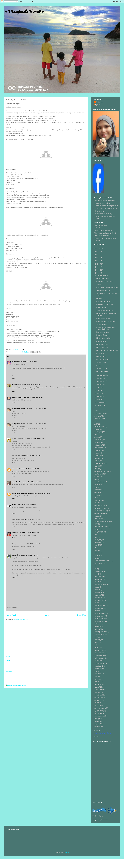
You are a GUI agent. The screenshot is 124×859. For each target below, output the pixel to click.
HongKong (98, 532)
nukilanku (98, 626)
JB (95, 547)
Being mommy (99, 450)
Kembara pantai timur (102, 561)
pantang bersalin (100, 632)
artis (96, 434)
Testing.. (99, 284)
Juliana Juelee (96, 162)
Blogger (66, 852)
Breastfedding (99, 463)
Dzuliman (97, 490)
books (96, 461)
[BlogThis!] (33, 352)
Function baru (101, 356)
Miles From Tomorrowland (103, 230)
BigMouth (15, 532)
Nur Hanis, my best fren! (104, 281)
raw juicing (98, 668)
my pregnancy (99, 616)
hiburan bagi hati (100, 526)
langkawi (97, 576)
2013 (97, 258)
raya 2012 (98, 676)
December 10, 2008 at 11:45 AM (36, 408)
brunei (96, 466)
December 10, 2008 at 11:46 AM (36, 423)
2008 (97, 273)
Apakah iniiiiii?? (101, 341)
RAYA (96, 671)
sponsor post (99, 705)
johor (96, 550)
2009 (97, 270)
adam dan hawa (100, 419)
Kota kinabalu (99, 571)
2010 (97, 267)
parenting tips (99, 634)
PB (95, 637)
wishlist (97, 726)
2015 (97, 252)
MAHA (96, 590)
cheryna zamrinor (17, 438)
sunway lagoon (99, 708)
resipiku (16, 352)
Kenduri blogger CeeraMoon (106, 321)
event (96, 497)
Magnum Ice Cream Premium (104, 200)
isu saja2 (97, 540)
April (98, 396)
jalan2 (96, 545)
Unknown (15, 469)
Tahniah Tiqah (101, 362)
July (98, 387)
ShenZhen (98, 695)
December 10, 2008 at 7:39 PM (40, 493)
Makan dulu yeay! (102, 344)
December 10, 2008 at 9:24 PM (26, 504)
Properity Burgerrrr (102, 335)
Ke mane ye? (100, 353)
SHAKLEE (98, 689)
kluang (96, 569)
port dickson (98, 650)
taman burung (99, 716)
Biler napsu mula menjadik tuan (107, 287)
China (96, 476)
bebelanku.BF (99, 447)
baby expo (98, 440)
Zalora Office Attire (100, 225)
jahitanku (97, 542)
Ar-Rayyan (98, 432)
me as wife (98, 600)
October (99, 378)
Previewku (98, 655)
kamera (97, 553)
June (98, 390)
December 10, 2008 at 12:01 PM (34, 438)
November (100, 375)
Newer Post (11, 615)
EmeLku (97, 495)
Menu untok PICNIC (103, 278)
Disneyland (98, 484)
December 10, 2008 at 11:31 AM (30, 384)
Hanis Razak (16, 482)
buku (96, 469)
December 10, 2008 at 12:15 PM (31, 482)
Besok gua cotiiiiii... (103, 359)
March (99, 399)
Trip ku (96, 724)
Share (8, 660)
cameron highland (100, 471)
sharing (97, 692)
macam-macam (99, 584)
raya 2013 (98, 679)
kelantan (97, 558)
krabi (96, 574)
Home (46, 615)
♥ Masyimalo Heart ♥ (24, 11)
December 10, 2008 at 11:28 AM (27, 361)
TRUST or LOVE (102, 368)
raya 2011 (98, 674)
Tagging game (99, 713)
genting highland (100, 505)
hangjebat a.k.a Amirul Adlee (21, 493)
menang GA (98, 608)
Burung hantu (101, 307)
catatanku (98, 474)
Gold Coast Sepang (101, 511)
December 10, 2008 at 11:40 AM (33, 397)
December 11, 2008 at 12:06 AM (29, 532)
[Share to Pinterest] (40, 352)
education (98, 492)
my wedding (98, 621)
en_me (14, 504)
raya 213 (97, 682)
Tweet (8, 656)
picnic (96, 647)
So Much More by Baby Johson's (105, 208)
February (100, 402)
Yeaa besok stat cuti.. (103, 290)
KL (95, 566)
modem (99, 298)
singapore (98, 700)
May (98, 393)
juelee (14, 555)
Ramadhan (98, 661)
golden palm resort (101, 513)
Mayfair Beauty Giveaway (103, 214)
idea (96, 534)
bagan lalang (99, 442)
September (101, 381)
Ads (96, 421)
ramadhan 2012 (100, 666)
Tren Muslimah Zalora (101, 235)
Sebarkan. (9, 671)
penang (97, 640)
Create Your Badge (97, 194)
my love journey (100, 613)
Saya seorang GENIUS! (104, 310)
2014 (97, 255)
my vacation (98, 618)
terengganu (98, 718)
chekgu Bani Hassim (18, 408)
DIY (95, 487)
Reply (13, 378)
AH (95, 424)
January (100, 405)
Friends (97, 500)
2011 (97, 264)
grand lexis (98, 518)
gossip (96, 516)
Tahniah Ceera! (101, 324)
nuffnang (97, 624)
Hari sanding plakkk (103, 301)
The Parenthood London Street (105, 233)
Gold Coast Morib (100, 508)
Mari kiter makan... (102, 371)
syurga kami (98, 711)
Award (98, 365)
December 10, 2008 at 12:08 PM (29, 469)
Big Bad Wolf (99, 455)
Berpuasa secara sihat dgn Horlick (106, 206)
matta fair (97, 595)
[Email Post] (23, 349)
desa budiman (99, 482)
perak (96, 642)
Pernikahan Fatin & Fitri (104, 304)
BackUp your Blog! (102, 332)
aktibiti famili (98, 426)
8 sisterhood (98, 413)
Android (97, 429)
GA (95, 503)
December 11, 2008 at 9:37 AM (28, 555)
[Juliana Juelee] (98, 192)
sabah (96, 687)
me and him (98, 597)
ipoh (96, 537)
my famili (97, 611)
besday (97, 453)
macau (96, 587)
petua (96, 645)
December (100, 275)
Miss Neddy (16, 384)
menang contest (100, 605)
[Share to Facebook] (37, 352)
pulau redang (99, 658)
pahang (97, 629)
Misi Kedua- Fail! (102, 347)
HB (95, 524)
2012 (97, 261)
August (99, 384)
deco (96, 479)
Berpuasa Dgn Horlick (102, 203)
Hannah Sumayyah (101, 521)
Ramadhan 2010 (100, 663)
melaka (97, 603)
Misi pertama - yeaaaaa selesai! (107, 350)
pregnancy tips (99, 653)
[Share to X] (35, 352)
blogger (97, 458)
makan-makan (99, 592)
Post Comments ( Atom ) (21, 619)
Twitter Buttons (98, 816)
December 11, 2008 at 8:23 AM (30, 544)
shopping (97, 697)
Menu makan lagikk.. (103, 338)
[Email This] (31, 352)
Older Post (81, 615)
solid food (98, 703)
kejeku (96, 555)
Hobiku (97, 529)
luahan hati (98, 579)
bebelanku (98, 445)
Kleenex (97, 228)
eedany (14, 361)
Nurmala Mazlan (17, 397)
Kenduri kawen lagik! (103, 318)
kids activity (98, 563)
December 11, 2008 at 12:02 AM (30, 519)
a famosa (97, 416)
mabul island (99, 582)
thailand (97, 721)
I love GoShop (99, 211)
